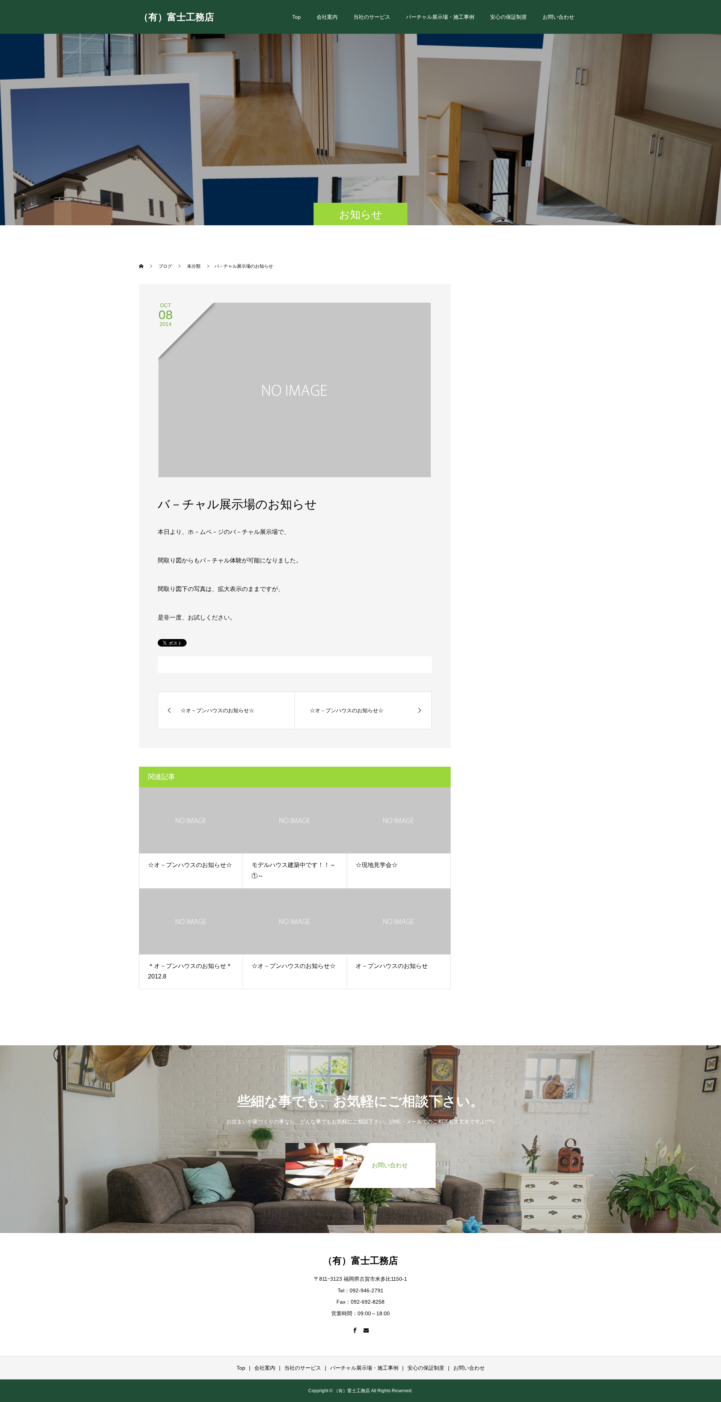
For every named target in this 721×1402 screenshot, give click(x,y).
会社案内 (327, 17)
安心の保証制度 (508, 17)
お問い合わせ (558, 17)
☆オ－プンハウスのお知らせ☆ (190, 865)
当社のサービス (371, 17)
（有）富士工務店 (176, 16)
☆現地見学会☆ (377, 865)
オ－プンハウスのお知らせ (392, 966)
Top (296, 17)
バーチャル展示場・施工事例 (440, 17)
